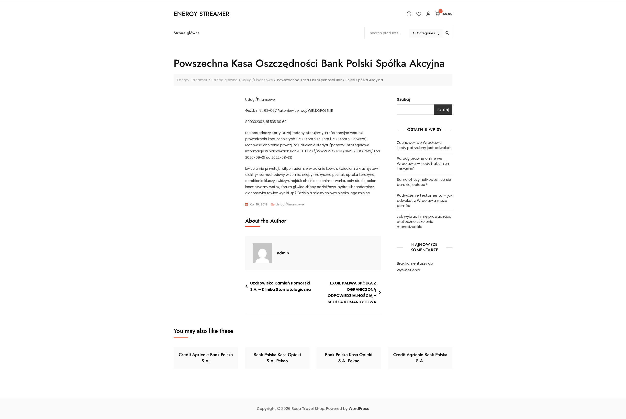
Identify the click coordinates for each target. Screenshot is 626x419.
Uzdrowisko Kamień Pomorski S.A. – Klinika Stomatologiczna (280, 286)
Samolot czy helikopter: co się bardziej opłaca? (424, 182)
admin (283, 253)
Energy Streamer (201, 13)
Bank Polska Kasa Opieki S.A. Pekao (277, 357)
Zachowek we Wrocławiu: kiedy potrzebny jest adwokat (424, 145)
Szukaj (403, 99)
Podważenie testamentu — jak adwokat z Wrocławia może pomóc (424, 200)
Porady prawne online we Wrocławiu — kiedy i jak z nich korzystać (423, 163)
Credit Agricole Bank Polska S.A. (206, 357)
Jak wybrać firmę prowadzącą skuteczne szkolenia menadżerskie (424, 221)
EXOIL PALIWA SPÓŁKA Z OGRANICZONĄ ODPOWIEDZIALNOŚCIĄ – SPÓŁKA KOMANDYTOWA (352, 292)
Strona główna (187, 33)
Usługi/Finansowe (290, 204)
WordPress (359, 408)
